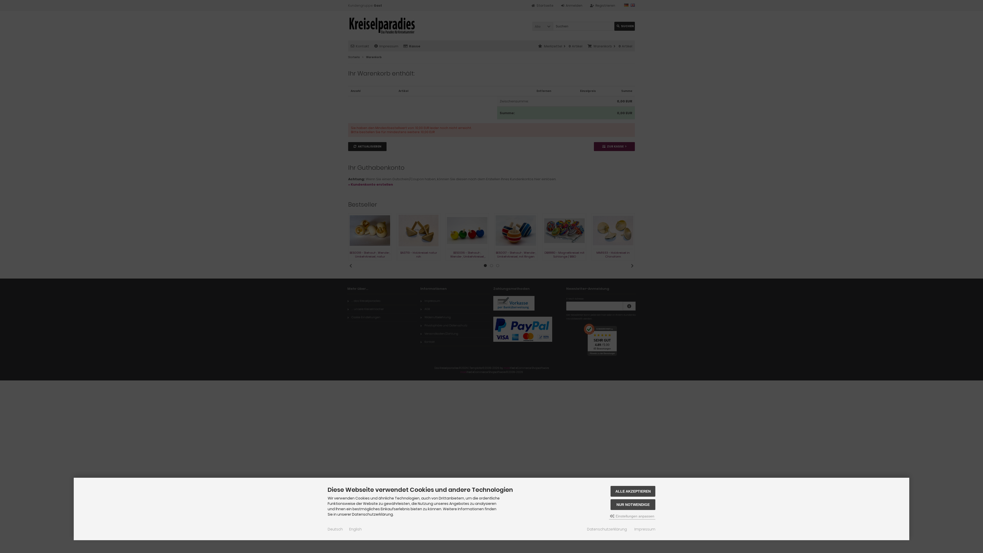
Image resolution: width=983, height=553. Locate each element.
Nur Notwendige (633, 505)
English (355, 529)
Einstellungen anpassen (634, 516)
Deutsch (335, 529)
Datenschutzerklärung (607, 529)
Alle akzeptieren (633, 491)
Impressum (644, 529)
